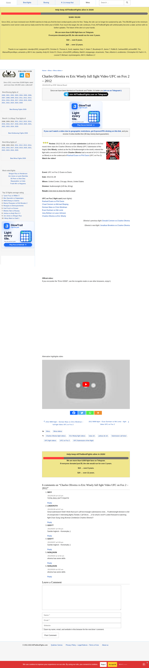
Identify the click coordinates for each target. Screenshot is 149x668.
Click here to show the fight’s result (58, 191)
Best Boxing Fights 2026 (18, 109)
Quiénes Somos (57, 645)
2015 (8, 100)
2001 (8, 95)
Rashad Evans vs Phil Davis (78, 155)
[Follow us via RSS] (27, 77)
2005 (25, 95)
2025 (21, 103)
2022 (8, 103)
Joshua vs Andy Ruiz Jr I (11, 213)
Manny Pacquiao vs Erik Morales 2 (15, 203)
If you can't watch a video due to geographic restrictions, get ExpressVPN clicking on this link (82, 131)
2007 (3, 98)
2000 (3, 95)
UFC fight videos (50, 440)
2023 (12, 103)
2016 (12, 100)
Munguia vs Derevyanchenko (13, 205)
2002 (12, 95)
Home (8, 2)
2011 (21, 98)
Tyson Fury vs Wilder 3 (11, 195)
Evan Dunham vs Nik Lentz (52, 210)
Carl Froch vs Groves (10, 208)
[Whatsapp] (90, 413)
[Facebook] (74, 413)
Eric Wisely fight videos (77, 436)
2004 (21, 95)
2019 (25, 100)
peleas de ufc (103, 436)
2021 (3, 103)
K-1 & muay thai (67, 2)
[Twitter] (82, 413)
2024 (16, 103)
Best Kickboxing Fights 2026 (18, 133)
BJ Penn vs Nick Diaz (18, 178)
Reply (49, 503)
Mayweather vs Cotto (18, 181)
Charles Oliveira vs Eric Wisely (54, 216)
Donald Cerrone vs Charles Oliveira (116, 221)
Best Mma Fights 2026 (18, 158)
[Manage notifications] (144, 664)
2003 (16, 95)
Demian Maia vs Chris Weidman (54, 207)
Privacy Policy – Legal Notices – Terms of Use (82, 645)
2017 (16, 100)
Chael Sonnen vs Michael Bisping (55, 204)
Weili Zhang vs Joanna (11, 200)
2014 (3, 100)
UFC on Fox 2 (65, 440)
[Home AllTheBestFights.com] (9, 77)
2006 (29, 95)
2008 (8, 98)
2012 (25, 98)
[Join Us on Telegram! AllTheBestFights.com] (86, 95)
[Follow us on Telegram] (22, 77)
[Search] (127, 2)
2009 (12, 98)
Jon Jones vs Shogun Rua (12, 216)
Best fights (27, 2)
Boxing (46, 2)
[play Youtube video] (86, 384)
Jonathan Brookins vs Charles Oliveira (115, 225)
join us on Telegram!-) (113, 90)
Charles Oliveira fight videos (56, 436)
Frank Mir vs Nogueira (18, 183)
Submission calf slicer (119, 436)
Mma (88, 2)
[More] (98, 413)
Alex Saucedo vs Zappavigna (13, 198)
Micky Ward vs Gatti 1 (11, 218)
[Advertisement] (70, 254)
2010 (16, 98)
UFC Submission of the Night (83, 440)
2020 (29, 100)
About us (105, 645)
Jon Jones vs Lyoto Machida (18, 176)
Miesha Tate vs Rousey (11, 211)
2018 (21, 100)
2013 (29, 98)
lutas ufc (92, 436)
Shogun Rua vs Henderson (18, 173)
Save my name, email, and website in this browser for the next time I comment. (74, 629)
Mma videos (57, 70)
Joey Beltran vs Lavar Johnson (54, 213)
